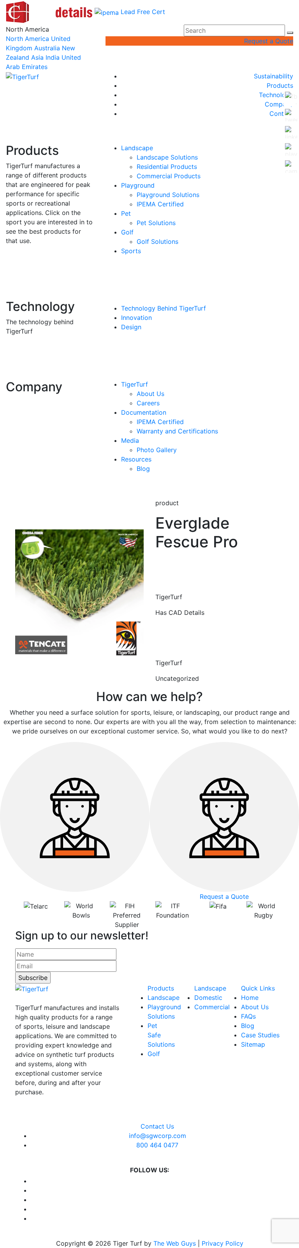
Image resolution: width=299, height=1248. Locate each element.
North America (27, 39)
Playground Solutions (168, 195)
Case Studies (260, 1035)
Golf (127, 232)
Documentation (143, 412)
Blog (143, 468)
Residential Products (167, 166)
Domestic (208, 997)
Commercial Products (169, 176)
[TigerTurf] (22, 76)
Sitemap (253, 1044)
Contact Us (157, 1126)
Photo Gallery (157, 450)
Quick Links (258, 988)
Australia (47, 48)
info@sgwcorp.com (157, 1136)
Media (130, 440)
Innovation (136, 317)
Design (131, 327)
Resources (136, 459)
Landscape (137, 148)
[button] (290, 33)
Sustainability (273, 76)
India (53, 57)
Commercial (212, 1007)
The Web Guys (174, 1243)
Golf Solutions (157, 241)
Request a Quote (268, 41)
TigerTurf (134, 384)
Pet (126, 213)
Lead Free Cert (143, 12)
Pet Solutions (156, 223)
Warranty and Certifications (177, 431)
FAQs (248, 1016)
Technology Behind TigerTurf (163, 308)
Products (280, 85)
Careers (148, 403)
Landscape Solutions (167, 157)
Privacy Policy (222, 1243)
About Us (150, 394)
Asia (37, 57)
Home (250, 997)
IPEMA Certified (160, 204)
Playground (138, 185)
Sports (131, 251)
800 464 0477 (157, 1145)
